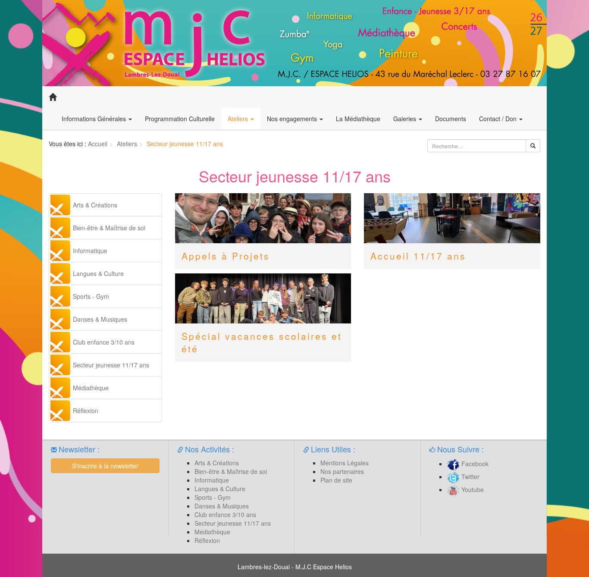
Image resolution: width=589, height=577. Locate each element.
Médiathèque (91, 387)
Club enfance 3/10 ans (104, 342)
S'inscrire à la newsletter (105, 465)
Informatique (90, 250)
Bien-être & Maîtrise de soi (109, 227)
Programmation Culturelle (180, 118)
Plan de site (336, 480)
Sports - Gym (91, 296)
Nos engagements (293, 118)
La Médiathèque (358, 118)
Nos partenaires (342, 471)
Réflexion (85, 410)
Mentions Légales (344, 462)
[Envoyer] (533, 145)
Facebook (474, 463)
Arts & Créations (95, 205)
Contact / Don (498, 118)
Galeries (405, 118)
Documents (450, 118)
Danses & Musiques (100, 319)
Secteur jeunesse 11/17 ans (111, 365)
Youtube (472, 489)
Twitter (469, 476)
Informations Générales (95, 118)
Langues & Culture (98, 273)
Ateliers (239, 118)
